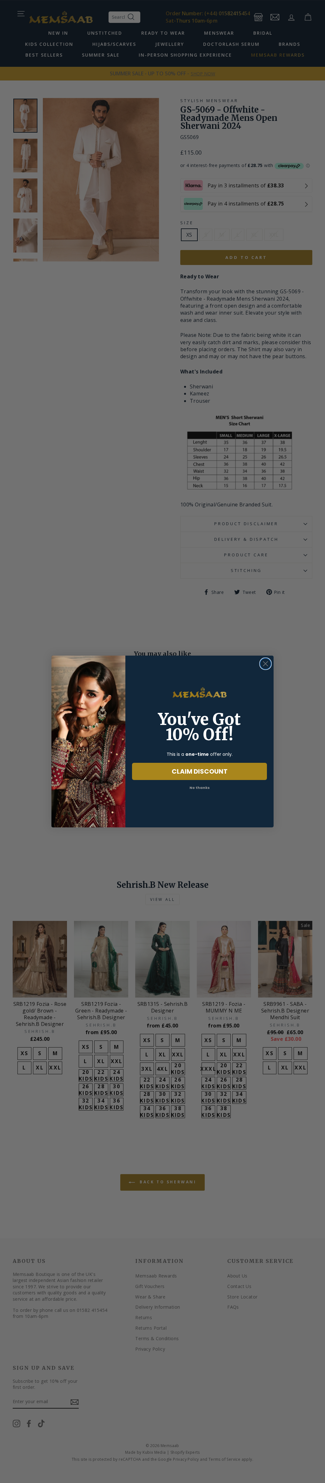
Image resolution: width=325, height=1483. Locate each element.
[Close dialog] (265, 663)
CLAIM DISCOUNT (200, 771)
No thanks (199, 787)
